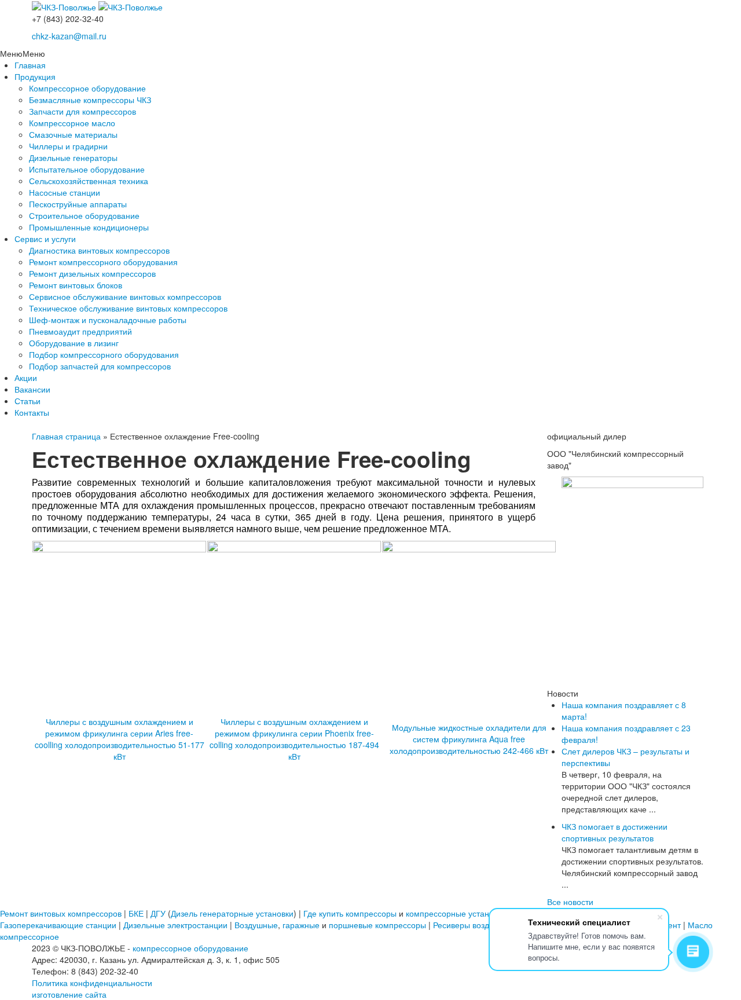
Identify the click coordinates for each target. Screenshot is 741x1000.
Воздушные (256, 925)
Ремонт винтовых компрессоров (61, 913)
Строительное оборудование (84, 215)
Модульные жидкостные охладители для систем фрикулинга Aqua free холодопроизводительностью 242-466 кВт (469, 738)
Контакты (31, 412)
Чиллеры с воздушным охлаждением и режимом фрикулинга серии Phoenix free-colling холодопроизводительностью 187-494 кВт (294, 739)
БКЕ (136, 913)
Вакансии (32, 389)
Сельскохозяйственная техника (88, 180)
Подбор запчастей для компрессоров (100, 366)
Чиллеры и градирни (68, 146)
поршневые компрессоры (377, 925)
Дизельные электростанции (175, 925)
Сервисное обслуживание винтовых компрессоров (125, 296)
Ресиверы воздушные (474, 925)
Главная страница (66, 436)
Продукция (35, 76)
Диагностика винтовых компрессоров (99, 250)
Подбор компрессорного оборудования (104, 354)
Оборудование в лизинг (74, 343)
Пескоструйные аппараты (78, 204)
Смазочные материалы (73, 134)
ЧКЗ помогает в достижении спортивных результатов (614, 832)
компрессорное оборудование (190, 948)
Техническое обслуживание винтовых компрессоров (128, 308)
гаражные (301, 925)
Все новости (570, 901)
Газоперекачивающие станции (58, 925)
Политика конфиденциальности (92, 982)
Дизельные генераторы (73, 157)
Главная (30, 65)
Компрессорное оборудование (87, 88)
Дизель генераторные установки (232, 913)
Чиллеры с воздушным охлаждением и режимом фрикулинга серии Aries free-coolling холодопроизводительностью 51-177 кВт (119, 739)
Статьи (27, 400)
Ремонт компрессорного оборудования (103, 262)
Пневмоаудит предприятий (80, 331)
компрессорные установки (456, 913)
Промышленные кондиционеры (89, 227)
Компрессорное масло (72, 123)
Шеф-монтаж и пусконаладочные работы (107, 319)
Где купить (323, 913)
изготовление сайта (69, 994)
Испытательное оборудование (87, 169)
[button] (22, 53)
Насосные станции (64, 192)
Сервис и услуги (45, 238)
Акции (25, 377)
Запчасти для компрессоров (82, 111)
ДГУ (158, 913)
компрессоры (371, 913)
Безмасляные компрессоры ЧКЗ (90, 99)
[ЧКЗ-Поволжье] (65, 6)
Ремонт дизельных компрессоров (92, 273)
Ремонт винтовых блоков (75, 285)
